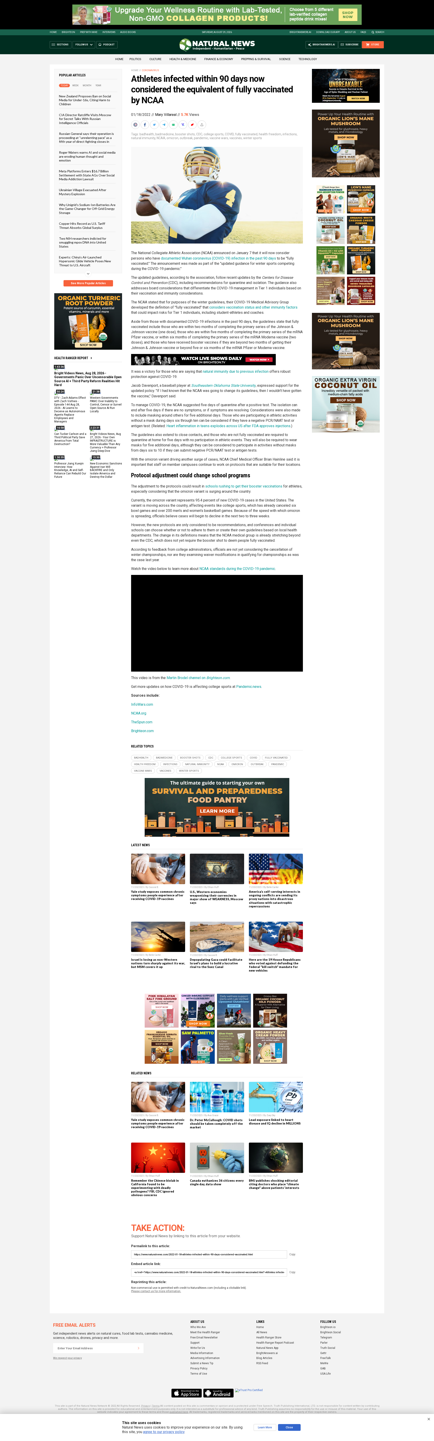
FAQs (363, 32)
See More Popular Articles (88, 283)
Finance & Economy (218, 59)
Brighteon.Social (330, 1332)
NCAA (161, 138)
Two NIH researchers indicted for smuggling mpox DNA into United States (82, 242)
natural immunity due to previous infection (236, 371)
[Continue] (139, 1348)
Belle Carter (273, 887)
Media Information (201, 1353)
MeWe (324, 1363)
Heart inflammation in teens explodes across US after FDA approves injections (228, 426)
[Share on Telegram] (164, 124)
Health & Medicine (183, 59)
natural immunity (143, 138)
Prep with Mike (88, 32)
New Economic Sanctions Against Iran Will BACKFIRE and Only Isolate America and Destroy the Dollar (106, 470)
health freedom (270, 134)
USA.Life (325, 1373)
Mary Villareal (166, 114)
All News (261, 1332)
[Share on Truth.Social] (183, 124)
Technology (308, 59)
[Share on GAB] (174, 124)
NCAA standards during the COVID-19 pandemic (237, 569)
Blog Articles (264, 1358)
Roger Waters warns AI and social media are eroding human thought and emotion (87, 156)
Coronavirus (150, 70)
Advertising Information (205, 1358)
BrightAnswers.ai (300, 32)
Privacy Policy (199, 1368)
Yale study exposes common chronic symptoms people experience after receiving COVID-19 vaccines (157, 895)
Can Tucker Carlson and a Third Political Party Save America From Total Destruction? (70, 439)
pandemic (201, 138)
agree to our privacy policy (163, 1432)
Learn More (265, 1427)
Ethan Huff (213, 887)
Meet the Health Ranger (205, 1332)
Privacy (145, 1405)
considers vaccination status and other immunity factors (253, 307)
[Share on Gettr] (193, 124)
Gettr (323, 1353)
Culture (155, 59)
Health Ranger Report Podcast (275, 1342)
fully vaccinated (246, 134)
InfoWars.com (142, 704)
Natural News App (267, 1348)
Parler (324, 1342)
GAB (323, 1368)
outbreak (186, 138)
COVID (229, 134)
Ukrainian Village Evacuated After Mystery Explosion (82, 192)
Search (379, 32)
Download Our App (328, 32)
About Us (350, 32)
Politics (135, 59)
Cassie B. (154, 887)
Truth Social (327, 1348)
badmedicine (164, 134)
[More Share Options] (202, 124)
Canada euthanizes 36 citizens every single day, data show (217, 1182)
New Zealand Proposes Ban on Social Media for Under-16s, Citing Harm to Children (85, 100)
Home (53, 32)
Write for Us (197, 1348)
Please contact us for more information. (156, 1291)
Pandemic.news (248, 686)
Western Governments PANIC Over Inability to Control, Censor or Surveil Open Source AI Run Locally (106, 404)
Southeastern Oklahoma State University (223, 385)
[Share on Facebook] (145, 124)
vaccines (235, 138)
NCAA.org (138, 713)
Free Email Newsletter (204, 1337)
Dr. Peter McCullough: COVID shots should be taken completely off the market (216, 1123)
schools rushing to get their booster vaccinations (243, 486)
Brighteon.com (142, 731)
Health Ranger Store (268, 1337)
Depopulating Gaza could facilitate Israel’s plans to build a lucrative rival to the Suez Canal (216, 963)
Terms (156, 1405)
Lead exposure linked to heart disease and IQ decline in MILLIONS (275, 1121)
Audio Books (128, 32)
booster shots (185, 134)
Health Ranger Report (71, 358)
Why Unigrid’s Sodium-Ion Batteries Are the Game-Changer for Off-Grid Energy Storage (87, 209)
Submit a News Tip (201, 1363)
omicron (172, 138)
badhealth (146, 134)
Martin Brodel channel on (198, 678)
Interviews (108, 32)
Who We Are (198, 1327)
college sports (214, 134)
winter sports (252, 138)
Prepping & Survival (256, 59)
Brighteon (68, 32)
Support (195, 1342)
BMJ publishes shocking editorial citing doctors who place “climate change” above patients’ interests (274, 1184)
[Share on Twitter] (155, 124)
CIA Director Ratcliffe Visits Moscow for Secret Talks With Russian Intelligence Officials (85, 119)
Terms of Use (198, 1373)
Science (284, 59)
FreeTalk (325, 1358)
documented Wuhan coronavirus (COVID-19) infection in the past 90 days (218, 258)
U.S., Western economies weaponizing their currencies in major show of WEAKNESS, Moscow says (216, 897)
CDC (199, 134)
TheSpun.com (141, 722)
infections (290, 134)
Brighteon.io (327, 1327)
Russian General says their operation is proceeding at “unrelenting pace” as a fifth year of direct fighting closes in (86, 137)
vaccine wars (219, 138)
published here (179, 1412)
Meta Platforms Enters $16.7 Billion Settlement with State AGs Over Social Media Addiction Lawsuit (87, 175)
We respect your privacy (67, 1358)
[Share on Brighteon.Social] (136, 124)
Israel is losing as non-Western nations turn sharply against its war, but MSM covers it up (158, 963)
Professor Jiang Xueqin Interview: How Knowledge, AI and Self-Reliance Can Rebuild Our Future (70, 470)
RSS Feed (262, 1363)
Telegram (326, 1337)
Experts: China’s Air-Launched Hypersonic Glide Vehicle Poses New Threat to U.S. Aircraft (85, 261)
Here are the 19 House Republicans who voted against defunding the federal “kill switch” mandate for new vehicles (275, 965)
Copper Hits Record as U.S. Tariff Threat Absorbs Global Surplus (82, 225)
